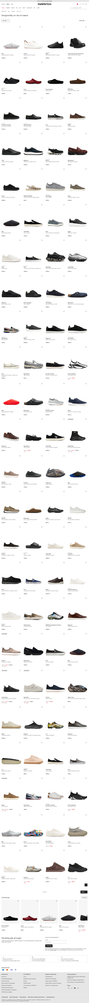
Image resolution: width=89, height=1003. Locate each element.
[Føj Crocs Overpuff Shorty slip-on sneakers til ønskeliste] (86, 815)
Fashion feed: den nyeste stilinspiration (75, 982)
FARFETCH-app (27, 983)
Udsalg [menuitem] (3, 7)
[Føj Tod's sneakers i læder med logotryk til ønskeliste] (19, 133)
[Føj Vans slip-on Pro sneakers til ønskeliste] (64, 633)
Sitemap (25, 987)
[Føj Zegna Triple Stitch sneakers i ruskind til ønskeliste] (86, 169)
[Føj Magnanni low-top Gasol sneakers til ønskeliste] (19, 419)
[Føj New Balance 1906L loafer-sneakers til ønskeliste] (41, 633)
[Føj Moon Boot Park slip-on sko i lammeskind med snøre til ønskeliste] (41, 670)
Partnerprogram (48, 976)
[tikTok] (71, 988)
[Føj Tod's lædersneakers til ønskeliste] (19, 240)
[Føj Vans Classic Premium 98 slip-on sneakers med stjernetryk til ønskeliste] (19, 347)
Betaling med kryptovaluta (7, 987)
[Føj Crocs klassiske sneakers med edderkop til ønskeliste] (41, 62)
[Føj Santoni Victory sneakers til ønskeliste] (64, 670)
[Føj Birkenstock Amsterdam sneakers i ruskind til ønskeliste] (86, 62)
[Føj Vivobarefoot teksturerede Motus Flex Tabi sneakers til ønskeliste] (19, 670)
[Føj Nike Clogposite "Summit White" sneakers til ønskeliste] (19, 815)
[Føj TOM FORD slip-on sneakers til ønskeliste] (41, 204)
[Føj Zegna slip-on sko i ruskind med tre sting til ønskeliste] (86, 383)
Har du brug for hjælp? (67, 959)
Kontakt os (4, 976)
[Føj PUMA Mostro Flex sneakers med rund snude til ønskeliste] (64, 491)
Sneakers (13, 11)
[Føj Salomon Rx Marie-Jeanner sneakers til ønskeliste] (41, 850)
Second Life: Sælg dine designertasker (75, 979)
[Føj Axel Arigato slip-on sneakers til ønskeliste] (64, 169)
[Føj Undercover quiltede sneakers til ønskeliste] (64, 456)
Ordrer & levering (5, 980)
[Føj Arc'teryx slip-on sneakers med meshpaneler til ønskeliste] (41, 456)
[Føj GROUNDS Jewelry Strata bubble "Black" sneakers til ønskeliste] (64, 240)
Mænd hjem (4, 11)
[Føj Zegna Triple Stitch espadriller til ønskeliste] (19, 707)
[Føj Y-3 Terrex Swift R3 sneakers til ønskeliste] (86, 850)
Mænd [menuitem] (8, 4)
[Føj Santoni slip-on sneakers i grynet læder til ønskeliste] (86, 491)
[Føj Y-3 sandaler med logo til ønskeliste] (41, 527)
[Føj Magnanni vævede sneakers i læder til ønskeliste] (64, 311)
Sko (9, 11)
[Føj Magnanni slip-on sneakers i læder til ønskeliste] (19, 275)
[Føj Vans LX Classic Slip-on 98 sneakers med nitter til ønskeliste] (64, 98)
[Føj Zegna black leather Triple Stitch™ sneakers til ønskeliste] (64, 26)
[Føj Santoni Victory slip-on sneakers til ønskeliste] (19, 633)
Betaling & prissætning (6, 985)
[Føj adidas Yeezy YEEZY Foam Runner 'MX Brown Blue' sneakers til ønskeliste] (86, 670)
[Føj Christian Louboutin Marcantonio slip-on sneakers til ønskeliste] (64, 778)
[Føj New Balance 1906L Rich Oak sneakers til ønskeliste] (86, 133)
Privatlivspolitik (53, 949)
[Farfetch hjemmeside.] (44, 4)
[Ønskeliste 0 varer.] (83, 4)
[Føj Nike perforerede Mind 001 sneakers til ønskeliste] (19, 26)
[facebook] (74, 988)
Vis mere (84, 897)
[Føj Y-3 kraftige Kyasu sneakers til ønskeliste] (19, 742)
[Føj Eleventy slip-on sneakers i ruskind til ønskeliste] (19, 456)
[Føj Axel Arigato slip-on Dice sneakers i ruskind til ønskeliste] (64, 275)
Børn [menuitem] (12, 4)
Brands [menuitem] (13, 7)
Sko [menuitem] (20, 7)
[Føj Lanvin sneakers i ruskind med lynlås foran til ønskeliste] (19, 169)
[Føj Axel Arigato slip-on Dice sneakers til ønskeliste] (86, 311)
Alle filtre (5, 20)
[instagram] (68, 988)
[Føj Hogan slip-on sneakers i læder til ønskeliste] (19, 598)
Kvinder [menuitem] (3, 4)
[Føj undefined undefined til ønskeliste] (18, 901)
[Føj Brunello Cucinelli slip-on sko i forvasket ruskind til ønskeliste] (64, 347)
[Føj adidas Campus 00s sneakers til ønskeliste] (41, 742)
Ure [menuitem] (34, 7)
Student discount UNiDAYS (51, 980)
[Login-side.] (80, 4)
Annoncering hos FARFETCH (29, 985)
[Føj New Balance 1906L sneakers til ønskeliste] (19, 311)
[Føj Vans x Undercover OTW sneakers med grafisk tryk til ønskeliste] (41, 240)
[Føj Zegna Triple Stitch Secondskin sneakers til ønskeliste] (64, 562)
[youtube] (78, 988)
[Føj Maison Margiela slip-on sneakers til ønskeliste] (41, 275)
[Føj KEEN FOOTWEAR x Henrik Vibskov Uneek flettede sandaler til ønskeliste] (41, 169)
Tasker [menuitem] (23, 7)
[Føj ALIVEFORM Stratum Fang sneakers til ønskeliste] (86, 240)
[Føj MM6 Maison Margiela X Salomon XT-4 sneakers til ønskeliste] (64, 598)
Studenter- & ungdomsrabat (51, 985)
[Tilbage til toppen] (86, 885)
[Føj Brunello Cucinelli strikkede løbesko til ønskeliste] (64, 383)
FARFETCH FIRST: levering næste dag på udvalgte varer (76, 977)
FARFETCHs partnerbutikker (29, 978)
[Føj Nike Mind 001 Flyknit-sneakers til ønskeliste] (86, 456)
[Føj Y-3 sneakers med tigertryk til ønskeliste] (64, 707)
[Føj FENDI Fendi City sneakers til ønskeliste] (86, 98)
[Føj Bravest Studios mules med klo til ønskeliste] (64, 62)
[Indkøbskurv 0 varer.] (86, 4)
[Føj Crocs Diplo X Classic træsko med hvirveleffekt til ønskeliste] (41, 815)
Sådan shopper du (7, 959)
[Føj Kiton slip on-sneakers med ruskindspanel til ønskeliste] (64, 204)
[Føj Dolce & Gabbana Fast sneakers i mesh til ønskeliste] (86, 347)
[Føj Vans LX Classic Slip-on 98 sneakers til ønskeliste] (41, 562)
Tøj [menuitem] (16, 7)
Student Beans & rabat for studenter (53, 983)
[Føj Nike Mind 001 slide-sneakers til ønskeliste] (19, 204)
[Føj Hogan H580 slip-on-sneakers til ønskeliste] (86, 204)
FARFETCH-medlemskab (50, 978)
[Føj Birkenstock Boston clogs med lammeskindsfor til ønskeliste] (41, 491)
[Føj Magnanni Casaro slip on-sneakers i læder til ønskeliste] (41, 133)
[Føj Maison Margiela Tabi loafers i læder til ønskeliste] (41, 98)
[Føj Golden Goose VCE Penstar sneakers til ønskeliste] (41, 598)
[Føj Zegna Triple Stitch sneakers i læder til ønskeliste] (41, 311)
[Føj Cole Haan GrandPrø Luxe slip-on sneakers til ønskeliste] (86, 527)
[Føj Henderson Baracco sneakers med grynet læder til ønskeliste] (86, 562)
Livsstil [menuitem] (38, 7)
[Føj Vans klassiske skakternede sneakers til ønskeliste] (86, 742)
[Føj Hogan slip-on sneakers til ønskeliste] (19, 778)
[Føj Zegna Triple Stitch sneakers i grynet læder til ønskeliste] (19, 850)
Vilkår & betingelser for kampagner (9, 989)
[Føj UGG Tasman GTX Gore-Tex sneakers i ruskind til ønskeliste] (19, 562)
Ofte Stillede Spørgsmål (38, 959)
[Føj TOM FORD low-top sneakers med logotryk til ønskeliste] (64, 419)
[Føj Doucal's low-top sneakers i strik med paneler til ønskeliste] (19, 491)
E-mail (46, 939)
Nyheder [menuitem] (8, 7)
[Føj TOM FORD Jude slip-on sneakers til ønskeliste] (64, 527)
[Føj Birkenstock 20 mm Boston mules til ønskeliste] (41, 383)
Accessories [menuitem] (29, 7)
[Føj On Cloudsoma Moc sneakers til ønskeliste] (19, 62)
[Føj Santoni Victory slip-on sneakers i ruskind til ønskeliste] (19, 527)
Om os (24, 976)
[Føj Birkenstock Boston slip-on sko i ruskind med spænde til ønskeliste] (86, 275)
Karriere (25, 980)
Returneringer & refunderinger (8, 983)
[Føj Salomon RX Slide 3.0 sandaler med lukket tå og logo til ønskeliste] (41, 707)
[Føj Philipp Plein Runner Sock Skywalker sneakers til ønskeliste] (86, 419)
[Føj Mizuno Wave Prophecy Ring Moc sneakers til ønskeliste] (64, 133)
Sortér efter (82, 20)
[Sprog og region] (77, 4)
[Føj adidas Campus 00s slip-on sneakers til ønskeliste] (64, 850)
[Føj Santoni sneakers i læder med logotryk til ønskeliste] (41, 26)
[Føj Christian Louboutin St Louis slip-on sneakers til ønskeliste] (19, 98)
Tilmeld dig (48, 945)
